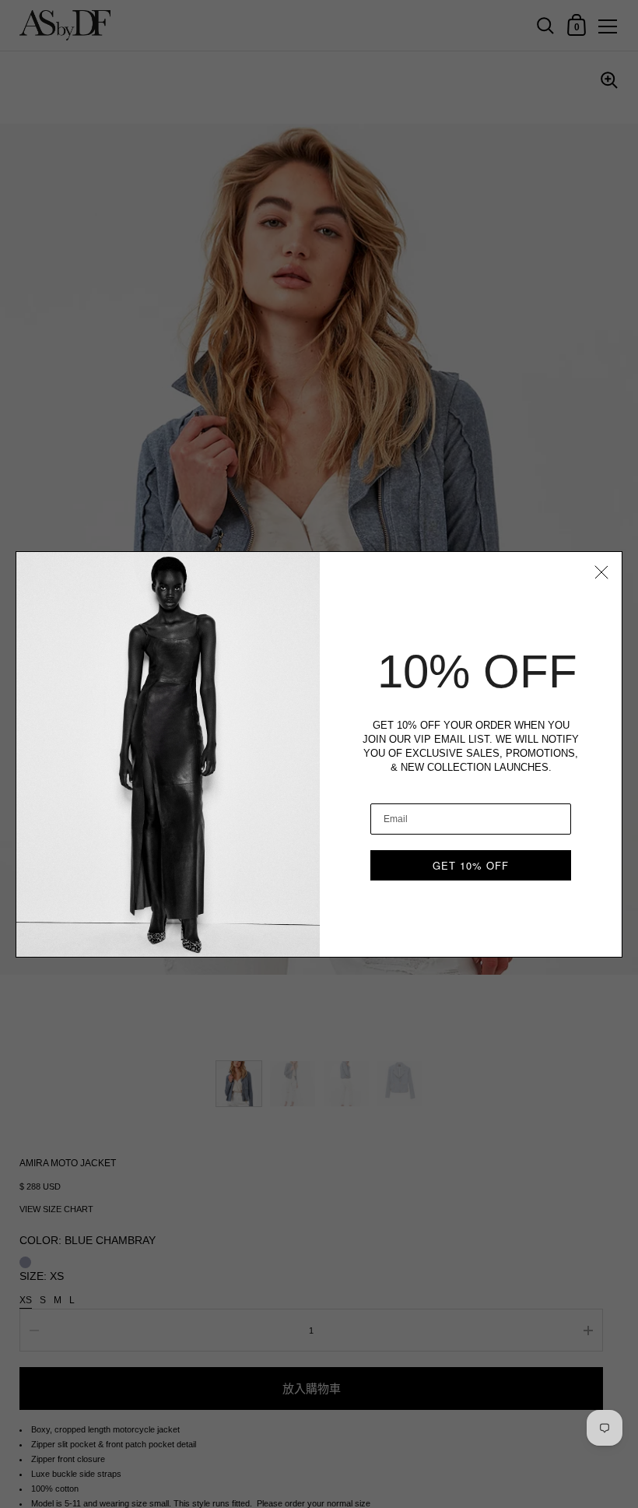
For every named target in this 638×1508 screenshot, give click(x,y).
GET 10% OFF (471, 865)
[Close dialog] (601, 572)
